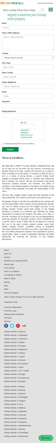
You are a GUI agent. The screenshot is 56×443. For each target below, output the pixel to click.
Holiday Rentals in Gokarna (15, 393)
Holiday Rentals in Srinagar (14, 374)
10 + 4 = (24, 122)
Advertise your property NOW (15, 260)
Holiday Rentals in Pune (13, 404)
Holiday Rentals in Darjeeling (15, 422)
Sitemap (7, 321)
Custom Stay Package (45, 3)
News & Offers (9, 278)
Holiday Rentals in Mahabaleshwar (17, 425)
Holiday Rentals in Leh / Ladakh (16, 370)
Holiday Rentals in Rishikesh (15, 418)
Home (6, 250)
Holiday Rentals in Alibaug (14, 429)
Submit (10, 149)
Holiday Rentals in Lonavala (15, 415)
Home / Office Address (11, 33)
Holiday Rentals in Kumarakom (16, 363)
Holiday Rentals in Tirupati (14, 356)
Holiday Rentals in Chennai (14, 331)
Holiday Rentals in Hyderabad (15, 335)
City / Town (6, 63)
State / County (7, 72)
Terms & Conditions (12, 271)
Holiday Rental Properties (14, 314)
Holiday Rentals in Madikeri (15, 408)
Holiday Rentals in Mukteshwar (16, 436)
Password (6, 101)
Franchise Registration (13, 307)
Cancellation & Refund (13, 275)
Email (4, 92)
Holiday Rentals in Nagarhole (15, 411)
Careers (7, 257)
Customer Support (11, 292)
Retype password (9, 111)
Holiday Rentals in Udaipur (14, 342)
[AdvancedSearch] (42, 9)
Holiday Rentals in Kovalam (15, 346)
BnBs (6, 289)
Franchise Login (10, 310)
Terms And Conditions (26, 143)
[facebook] (6, 326)
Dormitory (8, 318)
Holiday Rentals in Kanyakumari (16, 378)
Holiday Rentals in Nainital (14, 386)
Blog (6, 285)
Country (5, 53)
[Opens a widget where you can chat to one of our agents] (45, 438)
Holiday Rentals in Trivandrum (16, 339)
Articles (7, 282)
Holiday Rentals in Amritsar (15, 360)
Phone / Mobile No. (9, 82)
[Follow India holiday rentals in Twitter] (12, 326)
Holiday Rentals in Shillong (14, 390)
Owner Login (9, 264)
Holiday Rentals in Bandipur (15, 381)
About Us (7, 253)
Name (4, 23)
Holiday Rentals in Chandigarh (16, 397)
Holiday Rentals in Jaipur (14, 367)
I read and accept (19, 143)
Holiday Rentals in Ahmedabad (16, 432)
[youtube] (24, 326)
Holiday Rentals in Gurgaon (15, 400)
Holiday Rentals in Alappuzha (15, 349)
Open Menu (50, 10)
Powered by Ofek (11, 302)
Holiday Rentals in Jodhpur (14, 353)
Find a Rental (9, 268)
